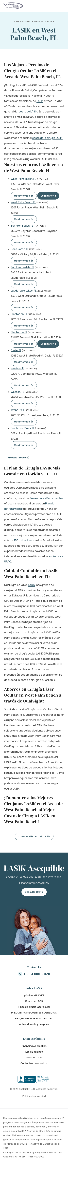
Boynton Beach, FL (22, 225)
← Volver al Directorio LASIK (34, 836)
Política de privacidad (34, 1096)
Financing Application (34, 1046)
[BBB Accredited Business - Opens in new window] (34, 1079)
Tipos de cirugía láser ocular (34, 1007)
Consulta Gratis (34, 891)
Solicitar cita (48, 195)
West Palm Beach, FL (23, 179)
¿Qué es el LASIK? (34, 995)
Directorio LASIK (34, 1057)
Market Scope (50, 1143)
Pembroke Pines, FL (22, 428)
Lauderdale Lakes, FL (23, 290)
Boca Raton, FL (20, 249)
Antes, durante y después (34, 1024)
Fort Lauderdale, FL (22, 267)
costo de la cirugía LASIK (47, 138)
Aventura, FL (18, 410)
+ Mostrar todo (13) (18, 457)
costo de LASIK (28, 111)
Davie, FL (16, 350)
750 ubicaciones (24, 540)
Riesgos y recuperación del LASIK (34, 1018)
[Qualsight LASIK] (13, 5)
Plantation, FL (19, 314)
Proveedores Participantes (46, 498)
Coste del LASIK (34, 1001)
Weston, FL (17, 368)
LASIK (39, 101)
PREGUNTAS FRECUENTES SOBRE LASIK (34, 1012)
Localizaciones (34, 1051)
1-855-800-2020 (36, 1156)
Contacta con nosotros (34, 1063)
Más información (24, 195)
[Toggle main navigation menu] (63, 6)
